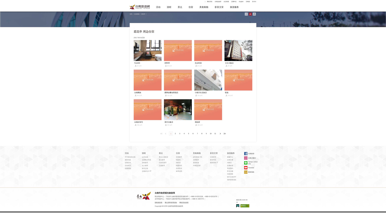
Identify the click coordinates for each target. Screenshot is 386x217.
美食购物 (203, 7)
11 (215, 133)
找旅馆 (178, 160)
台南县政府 (218, 1)
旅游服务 (234, 7)
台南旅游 (251, 154)
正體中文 (234, 1)
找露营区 (179, 165)
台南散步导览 (146, 160)
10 (210, 133)
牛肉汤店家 (197, 165)
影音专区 (213, 160)
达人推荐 (145, 165)
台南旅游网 (140, 7)
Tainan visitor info (253, 163)
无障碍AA (244, 205)
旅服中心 (230, 157)
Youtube (251, 168)
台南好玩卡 (145, 171)
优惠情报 (128, 168)
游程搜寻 (145, 163)
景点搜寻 (162, 160)
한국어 (254, 1)
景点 (180, 7)
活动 (158, 7)
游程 (169, 7)
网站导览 (209, 1)
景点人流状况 (163, 157)
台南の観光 (252, 158)
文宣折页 (213, 157)
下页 (166, 134)
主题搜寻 (162, 165)
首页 (131, 14)
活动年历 (128, 165)
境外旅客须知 (231, 180)
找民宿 (178, 163)
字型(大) (254, 14)
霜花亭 (143, 14)
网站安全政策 (183, 202)
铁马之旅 (145, 168)
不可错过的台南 (130, 157)
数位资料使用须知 (171, 202)
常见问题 (230, 171)
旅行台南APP (231, 177)
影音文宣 (219, 7)
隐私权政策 (158, 202)
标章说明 (179, 171)
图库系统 (213, 163)
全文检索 (226, 1)
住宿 (191, 7)
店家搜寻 (196, 160)
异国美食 (196, 163)
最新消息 (128, 160)
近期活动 (128, 163)
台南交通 (230, 160)
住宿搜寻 (179, 157)
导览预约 (230, 168)
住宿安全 (179, 168)
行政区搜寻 (162, 163)
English (241, 1)
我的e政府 (237, 205)
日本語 (248, 1)
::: (205, 1)
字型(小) (246, 14)
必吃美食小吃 (197, 157)
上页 (220, 134)
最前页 (161, 134)
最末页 (225, 134)
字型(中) (250, 14)
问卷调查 (230, 174)
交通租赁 (230, 165)
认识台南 (145, 157)
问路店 (229, 163)
